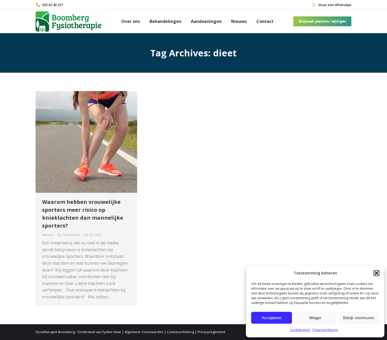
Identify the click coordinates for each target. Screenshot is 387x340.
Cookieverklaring (180, 331)
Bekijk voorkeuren (358, 318)
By (69, 234)
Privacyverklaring (325, 330)
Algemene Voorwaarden (144, 331)
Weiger (315, 318)
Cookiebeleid (300, 330)
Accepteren (271, 318)
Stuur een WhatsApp (334, 4)
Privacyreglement (211, 331)
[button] (376, 273)
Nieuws (48, 234)
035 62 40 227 (52, 4)
